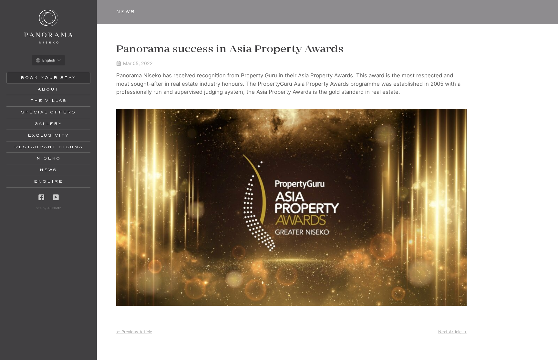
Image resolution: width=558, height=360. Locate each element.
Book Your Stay (48, 78)
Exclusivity (48, 136)
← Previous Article (134, 331)
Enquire (48, 182)
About (48, 90)
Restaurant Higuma (48, 147)
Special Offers (48, 112)
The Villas (48, 101)
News (48, 170)
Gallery (48, 124)
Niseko (48, 159)
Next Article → (452, 331)
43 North (54, 208)
